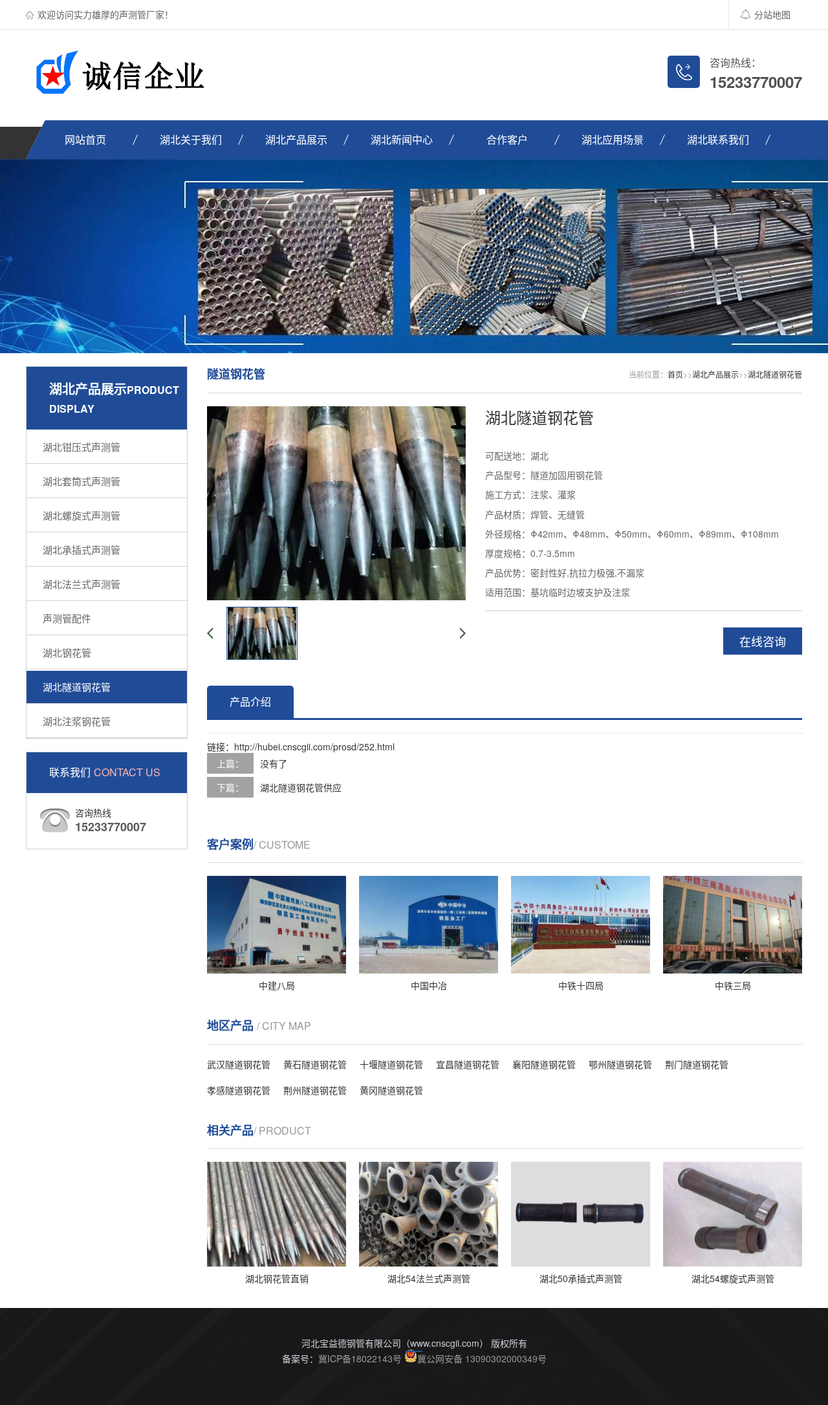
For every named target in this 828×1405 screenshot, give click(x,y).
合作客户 (507, 139)
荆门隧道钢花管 (696, 1064)
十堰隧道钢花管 (391, 1064)
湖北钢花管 (67, 652)
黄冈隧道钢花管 (391, 1090)
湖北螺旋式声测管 (81, 515)
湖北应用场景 (613, 139)
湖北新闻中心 (402, 139)
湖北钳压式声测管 (81, 446)
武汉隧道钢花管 (238, 1064)
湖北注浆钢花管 (77, 721)
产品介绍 (250, 701)
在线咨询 (762, 641)
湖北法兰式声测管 (81, 584)
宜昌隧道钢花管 (467, 1064)
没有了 (273, 763)
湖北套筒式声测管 (81, 481)
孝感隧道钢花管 (238, 1090)
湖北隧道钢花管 (77, 686)
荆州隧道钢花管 (315, 1090)
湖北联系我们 (718, 139)
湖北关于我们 (191, 139)
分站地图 (772, 14)
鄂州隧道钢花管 (620, 1064)
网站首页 (85, 139)
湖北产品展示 (296, 139)
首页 (675, 374)
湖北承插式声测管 (81, 549)
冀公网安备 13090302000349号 (482, 1358)
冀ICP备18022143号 (360, 1358)
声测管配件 (67, 618)
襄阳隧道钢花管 (544, 1064)
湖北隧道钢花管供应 (301, 787)
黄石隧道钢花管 (315, 1064)
